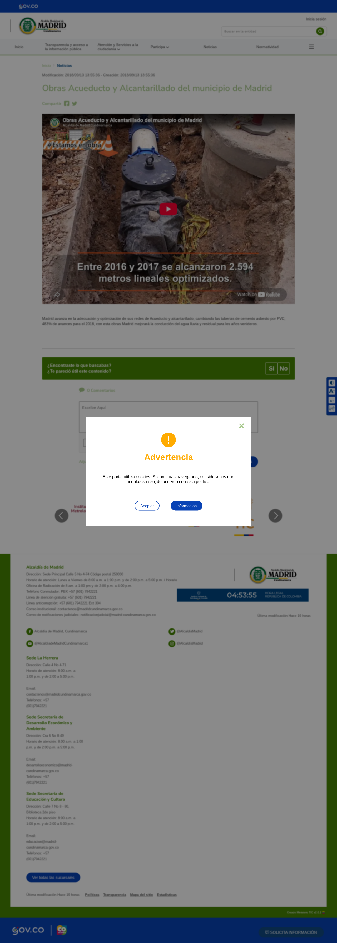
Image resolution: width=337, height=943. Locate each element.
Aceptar (147, 506)
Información (186, 506)
